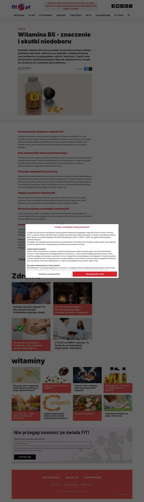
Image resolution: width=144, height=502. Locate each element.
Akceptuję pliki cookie (95, 274)
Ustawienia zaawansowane (49, 274)
